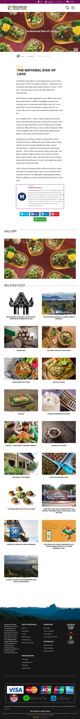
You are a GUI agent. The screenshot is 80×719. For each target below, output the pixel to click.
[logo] (17, 8)
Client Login (25, 659)
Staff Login (24, 665)
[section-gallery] (76, 50)
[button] (50, 2)
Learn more (44, 717)
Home (22, 56)
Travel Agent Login (27, 662)
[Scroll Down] (40, 48)
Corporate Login (26, 668)
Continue (36, 717)
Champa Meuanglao (34, 190)
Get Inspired (30, 56)
